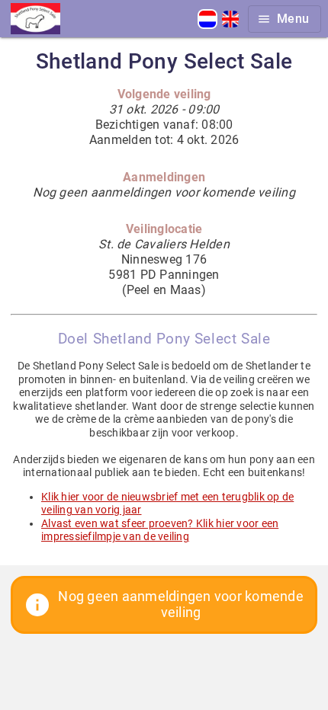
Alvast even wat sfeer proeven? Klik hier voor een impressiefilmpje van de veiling (159, 530)
